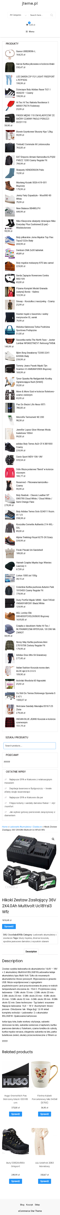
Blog (22, 1204)
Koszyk (29, 1204)
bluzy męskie (25, 938)
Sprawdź (9, 926)
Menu (31, 31)
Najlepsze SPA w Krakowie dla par (26, 797)
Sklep (37, 1204)
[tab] (31, 952)
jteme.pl (30, 3)
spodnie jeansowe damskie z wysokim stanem (26, 941)
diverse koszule (41, 938)
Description (31, 951)
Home (5, 826)
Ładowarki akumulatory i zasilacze (26, 826)
